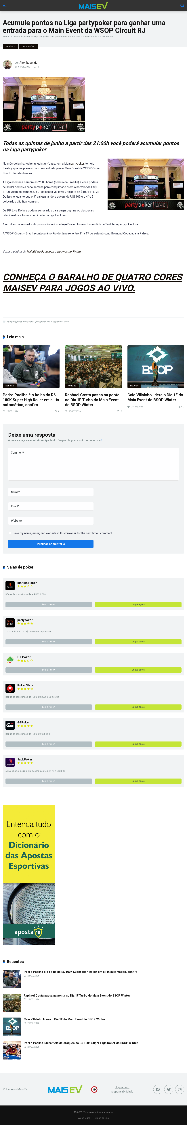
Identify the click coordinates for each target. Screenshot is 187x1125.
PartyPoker (28, 321)
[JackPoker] (10, 766)
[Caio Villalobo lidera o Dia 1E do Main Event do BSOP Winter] (155, 366)
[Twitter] (168, 1089)
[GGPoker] (10, 729)
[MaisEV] (93, 5)
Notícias (10, 46)
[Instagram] (179, 1089)
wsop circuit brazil (60, 321)
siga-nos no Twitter (69, 251)
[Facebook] (157, 1089)
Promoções (29, 46)
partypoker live (42, 321)
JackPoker (25, 759)
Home (6, 36)
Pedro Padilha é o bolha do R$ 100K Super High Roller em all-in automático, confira (31, 400)
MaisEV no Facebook (40, 251)
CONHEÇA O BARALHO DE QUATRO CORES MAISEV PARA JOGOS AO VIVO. (92, 283)
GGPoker (23, 722)
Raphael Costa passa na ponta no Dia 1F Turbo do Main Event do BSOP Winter (92, 400)
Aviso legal (84, 1118)
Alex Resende (28, 62)
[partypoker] (10, 626)
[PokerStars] (10, 692)
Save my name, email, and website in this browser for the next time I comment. (63, 533)
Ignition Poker (27, 583)
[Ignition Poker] (10, 589)
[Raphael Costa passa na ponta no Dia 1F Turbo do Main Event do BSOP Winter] (93, 366)
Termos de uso (101, 1118)
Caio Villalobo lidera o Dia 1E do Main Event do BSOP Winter (155, 397)
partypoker (77, 163)
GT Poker (24, 657)
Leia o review (48, 604)
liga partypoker (14, 321)
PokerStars (25, 685)
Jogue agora (138, 604)
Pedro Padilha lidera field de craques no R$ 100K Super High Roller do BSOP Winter (81, 1043)
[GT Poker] (10, 663)
